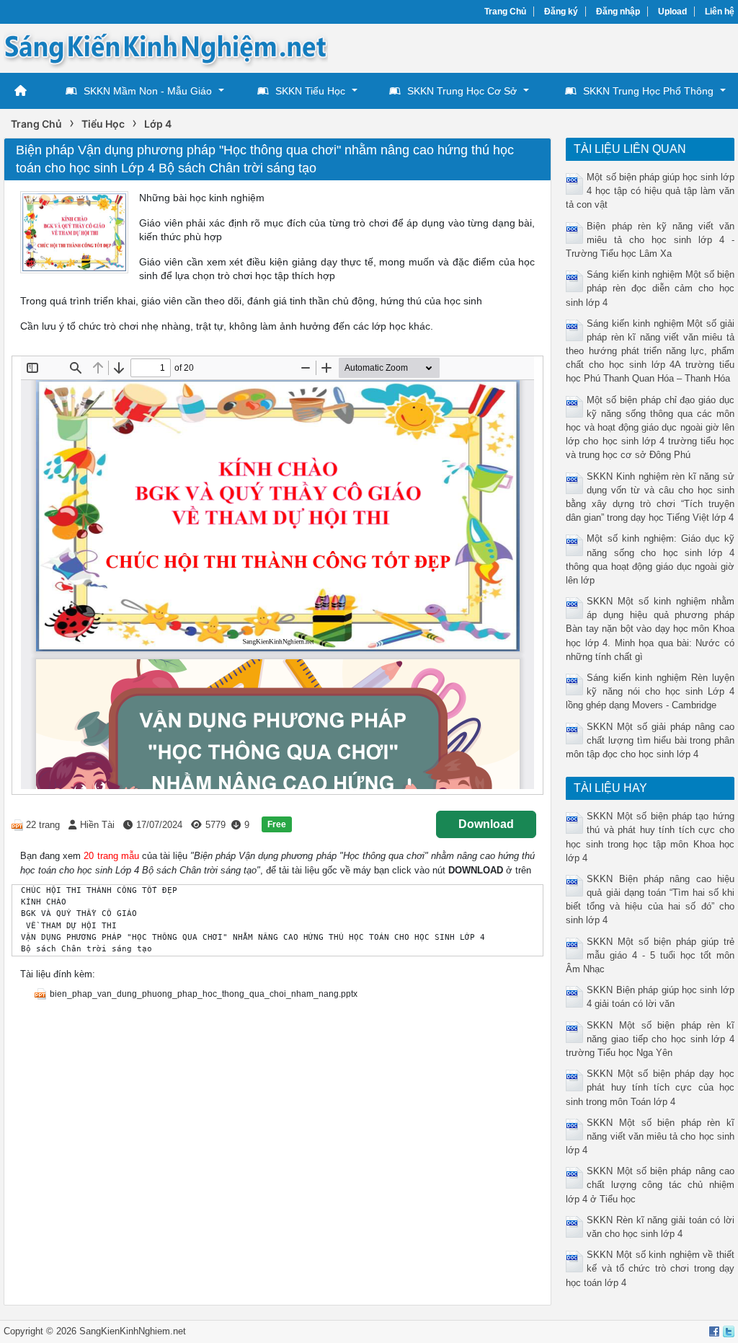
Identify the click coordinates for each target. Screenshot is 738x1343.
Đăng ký (561, 11)
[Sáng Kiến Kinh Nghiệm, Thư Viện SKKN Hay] (166, 47)
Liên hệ (719, 11)
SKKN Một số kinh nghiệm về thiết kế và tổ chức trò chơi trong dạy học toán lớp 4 (650, 1268)
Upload (672, 11)
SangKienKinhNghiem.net (132, 1331)
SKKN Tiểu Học (310, 91)
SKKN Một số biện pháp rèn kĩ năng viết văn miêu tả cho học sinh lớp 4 (650, 1136)
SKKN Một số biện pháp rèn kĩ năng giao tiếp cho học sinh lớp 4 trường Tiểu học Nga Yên (650, 1039)
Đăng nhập (618, 11)
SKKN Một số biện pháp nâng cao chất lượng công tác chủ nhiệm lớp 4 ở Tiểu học (650, 1185)
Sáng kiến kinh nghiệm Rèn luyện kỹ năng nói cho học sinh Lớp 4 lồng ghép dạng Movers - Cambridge (650, 691)
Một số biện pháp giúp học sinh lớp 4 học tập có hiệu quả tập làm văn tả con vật (650, 191)
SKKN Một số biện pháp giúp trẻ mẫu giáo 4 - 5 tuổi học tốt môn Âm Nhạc (650, 955)
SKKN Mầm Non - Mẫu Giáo (148, 91)
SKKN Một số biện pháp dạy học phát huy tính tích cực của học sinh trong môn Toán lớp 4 (650, 1087)
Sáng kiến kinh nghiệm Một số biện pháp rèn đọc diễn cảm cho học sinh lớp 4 (650, 288)
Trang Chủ (505, 11)
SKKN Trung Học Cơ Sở (462, 91)
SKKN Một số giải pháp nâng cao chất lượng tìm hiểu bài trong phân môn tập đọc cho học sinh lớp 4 (650, 740)
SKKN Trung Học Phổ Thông (648, 91)
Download (486, 824)
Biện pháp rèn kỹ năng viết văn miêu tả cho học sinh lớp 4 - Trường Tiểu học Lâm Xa (650, 240)
